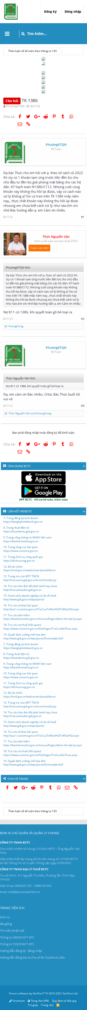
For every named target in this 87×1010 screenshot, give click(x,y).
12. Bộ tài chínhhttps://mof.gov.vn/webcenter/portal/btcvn (29, 568)
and (29, 413)
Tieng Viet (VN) (39, 1001)
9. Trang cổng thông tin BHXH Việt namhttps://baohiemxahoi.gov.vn (27, 539)
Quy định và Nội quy (64, 1001)
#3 (82, 406)
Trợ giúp (33, 1005)
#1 (82, 217)
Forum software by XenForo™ (43, 993)
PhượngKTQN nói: (18, 267)
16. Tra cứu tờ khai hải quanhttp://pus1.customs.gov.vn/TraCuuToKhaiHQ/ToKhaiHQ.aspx (41, 607)
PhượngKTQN (15, 106)
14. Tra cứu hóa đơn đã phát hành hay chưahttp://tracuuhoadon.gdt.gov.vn (30, 588)
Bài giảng (6, 924)
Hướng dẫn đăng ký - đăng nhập (21, 951)
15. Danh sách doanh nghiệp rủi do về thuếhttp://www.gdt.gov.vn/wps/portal (29, 597)
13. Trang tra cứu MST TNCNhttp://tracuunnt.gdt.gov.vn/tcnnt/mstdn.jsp (29, 578)
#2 (82, 319)
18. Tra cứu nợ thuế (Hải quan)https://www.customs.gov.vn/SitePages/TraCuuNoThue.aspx (40, 626)
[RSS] (58, 1005)
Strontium (18, 1001)
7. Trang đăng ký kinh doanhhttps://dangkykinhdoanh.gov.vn (23, 520)
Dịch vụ (5, 917)
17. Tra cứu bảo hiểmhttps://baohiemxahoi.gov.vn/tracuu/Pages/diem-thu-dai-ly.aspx (42, 617)
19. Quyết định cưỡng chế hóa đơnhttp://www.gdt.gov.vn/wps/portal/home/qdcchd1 (33, 636)
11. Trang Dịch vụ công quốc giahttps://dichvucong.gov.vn (23, 558)
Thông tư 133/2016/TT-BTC (17, 944)
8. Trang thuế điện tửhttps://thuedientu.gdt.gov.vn (21, 529)
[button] (7, 33)
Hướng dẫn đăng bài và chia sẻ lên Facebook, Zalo (32, 957)
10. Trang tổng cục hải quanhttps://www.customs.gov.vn (20, 549)
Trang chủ (47, 1005)
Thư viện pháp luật (12, 930)
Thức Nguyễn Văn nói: (20, 378)
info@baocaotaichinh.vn (24, 892)
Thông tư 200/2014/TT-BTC (17, 937)
